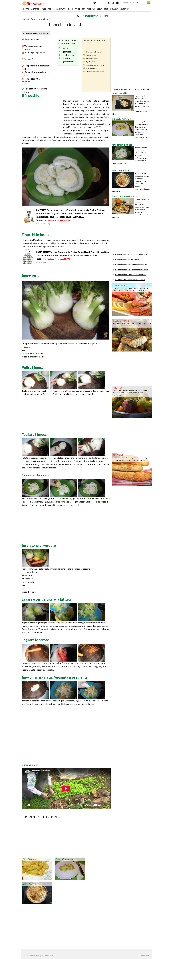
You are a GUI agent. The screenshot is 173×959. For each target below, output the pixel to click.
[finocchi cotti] (123, 103)
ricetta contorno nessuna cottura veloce (131, 254)
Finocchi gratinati (64, 859)
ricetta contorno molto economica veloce (131, 270)
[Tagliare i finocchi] (35, 447)
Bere (106, 9)
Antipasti (35, 9)
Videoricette (125, 9)
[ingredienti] (35, 558)
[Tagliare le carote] (35, 652)
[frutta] (132, 401)
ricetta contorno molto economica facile (131, 265)
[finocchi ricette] (37, 868)
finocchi (25, 19)
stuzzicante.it (91, 15)
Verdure (91, 9)
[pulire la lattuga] (35, 611)
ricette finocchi (29, 884)
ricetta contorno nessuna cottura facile (130, 275)
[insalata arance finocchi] (123, 206)
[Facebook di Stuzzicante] (105, 3)
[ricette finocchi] (37, 893)
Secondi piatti (60, 9)
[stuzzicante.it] (34, 3)
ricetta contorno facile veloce (127, 259)
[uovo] (35, 689)
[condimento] (91, 689)
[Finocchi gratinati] (70, 868)
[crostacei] (132, 299)
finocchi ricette (29, 859)
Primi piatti (46, 9)
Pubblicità (145, 956)
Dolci (70, 9)
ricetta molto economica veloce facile (130, 280)
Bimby (99, 9)
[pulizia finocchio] (35, 380)
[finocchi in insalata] (123, 153)
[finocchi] (63, 689)
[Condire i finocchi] (35, 487)
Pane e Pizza (80, 9)
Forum (97, 3)
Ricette (26, 9)
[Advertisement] (49, 16)
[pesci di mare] (132, 335)
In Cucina (114, 9)
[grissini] (132, 469)
